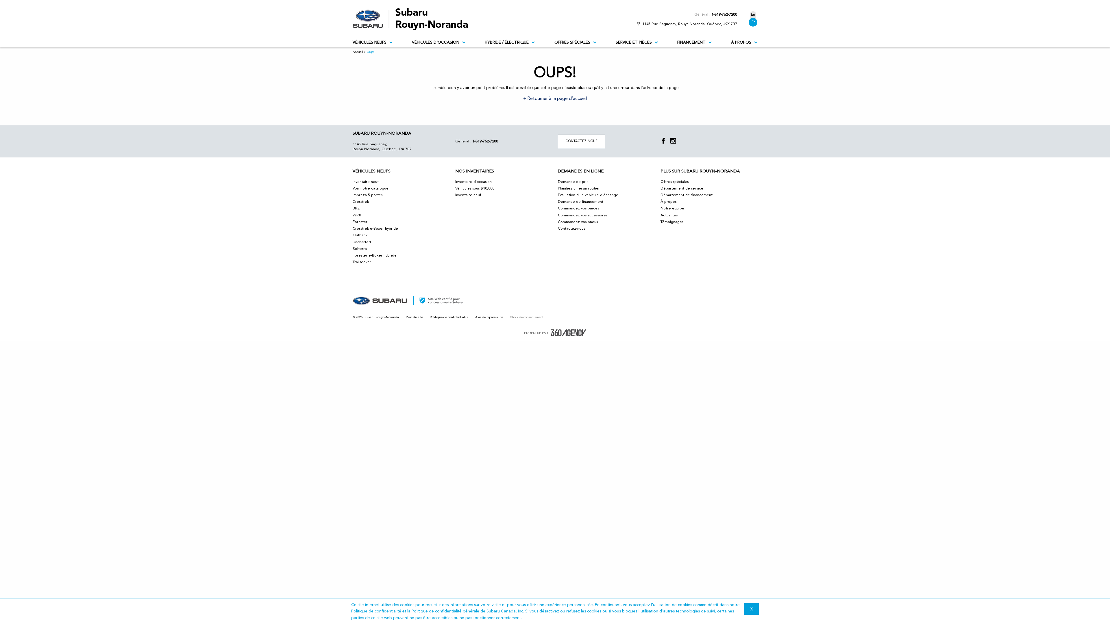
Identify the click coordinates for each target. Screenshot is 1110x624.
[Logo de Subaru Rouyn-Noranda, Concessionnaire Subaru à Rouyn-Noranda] (413, 19)
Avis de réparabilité (489, 317)
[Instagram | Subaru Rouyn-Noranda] (673, 141)
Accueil (358, 52)
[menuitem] (373, 42)
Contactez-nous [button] (581, 141)
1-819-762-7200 (724, 14)
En (753, 14)
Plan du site (415, 317)
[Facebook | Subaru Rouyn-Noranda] (663, 141)
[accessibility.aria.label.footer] (568, 332)
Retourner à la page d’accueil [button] (556, 98)
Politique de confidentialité (449, 317)
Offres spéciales (572, 42)
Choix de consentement (526, 317)
